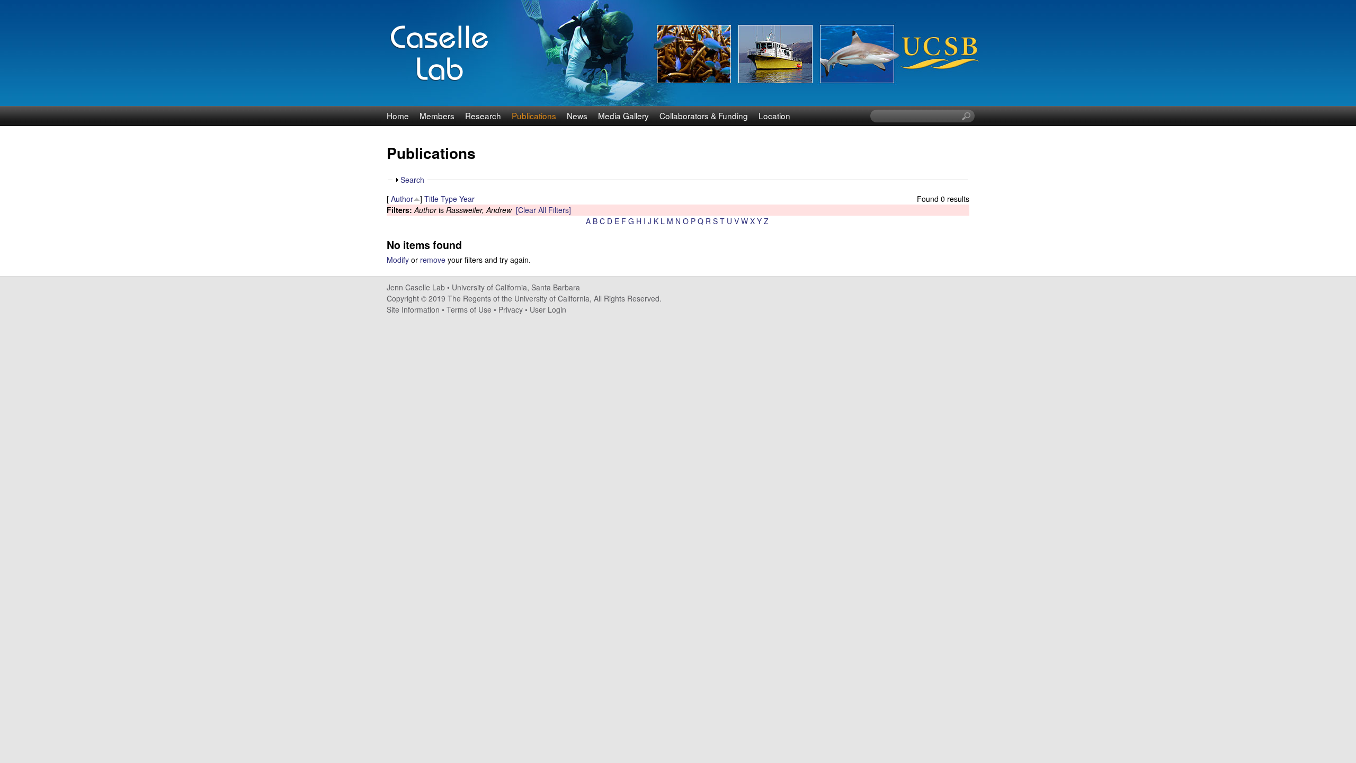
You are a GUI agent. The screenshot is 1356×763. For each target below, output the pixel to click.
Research (483, 115)
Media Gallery (623, 115)
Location (774, 115)
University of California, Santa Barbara (516, 287)
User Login (548, 309)
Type (449, 198)
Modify (398, 259)
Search (412, 179)
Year (467, 198)
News (577, 115)
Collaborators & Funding (703, 115)
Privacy (510, 309)
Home (398, 115)
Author (402, 198)
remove (432, 259)
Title (431, 198)
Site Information (413, 309)
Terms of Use (469, 309)
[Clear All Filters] (543, 210)
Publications (534, 115)
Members (437, 115)
